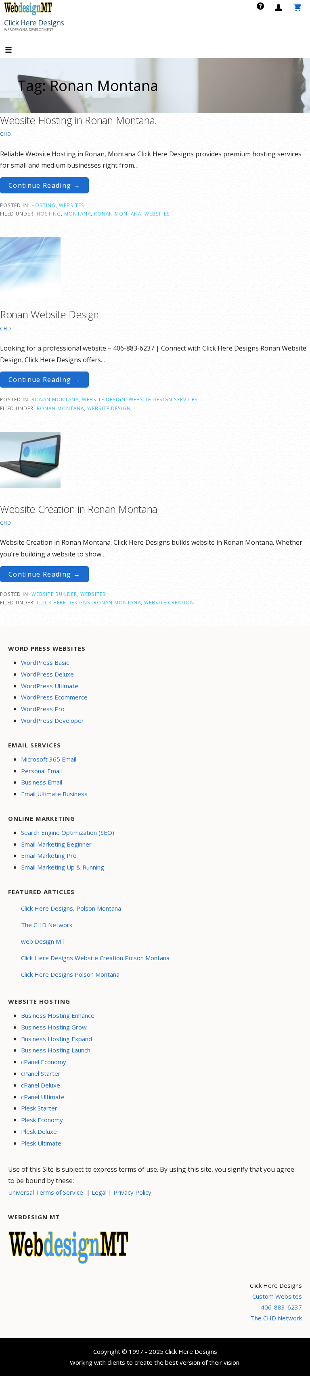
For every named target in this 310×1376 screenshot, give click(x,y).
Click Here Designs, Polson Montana (71, 908)
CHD (5, 134)
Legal (99, 1192)
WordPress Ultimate (49, 686)
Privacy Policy (132, 1192)
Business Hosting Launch (55, 1050)
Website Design (104, 399)
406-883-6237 (281, 1307)
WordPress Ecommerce (54, 697)
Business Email (41, 782)
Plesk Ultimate (41, 1143)
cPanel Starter (41, 1073)
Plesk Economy (42, 1120)
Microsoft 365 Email (48, 759)
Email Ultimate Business (54, 794)
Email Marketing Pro (49, 855)
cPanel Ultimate (43, 1097)
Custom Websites (277, 1296)
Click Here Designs (34, 22)
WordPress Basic (45, 662)
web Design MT (43, 941)
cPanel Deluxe (40, 1085)
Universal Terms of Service (45, 1192)
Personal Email (41, 771)
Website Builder (54, 594)
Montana (77, 213)
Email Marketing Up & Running (62, 867)
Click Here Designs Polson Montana (70, 974)
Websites (71, 205)
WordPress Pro (43, 709)
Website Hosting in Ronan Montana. (78, 120)
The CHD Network (46, 925)
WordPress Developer (52, 720)
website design (109, 408)
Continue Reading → (44, 185)
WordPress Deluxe (47, 674)
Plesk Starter (39, 1108)
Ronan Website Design (49, 314)
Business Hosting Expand (56, 1039)
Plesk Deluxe (39, 1131)
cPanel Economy (43, 1062)
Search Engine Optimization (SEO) (67, 832)
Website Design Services (163, 399)
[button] (15, 50)
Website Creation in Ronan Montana (78, 509)
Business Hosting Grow (54, 1027)
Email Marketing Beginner (56, 844)
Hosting (43, 205)
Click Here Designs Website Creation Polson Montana (95, 958)
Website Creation (169, 602)
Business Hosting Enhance (57, 1015)
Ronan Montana (117, 213)
